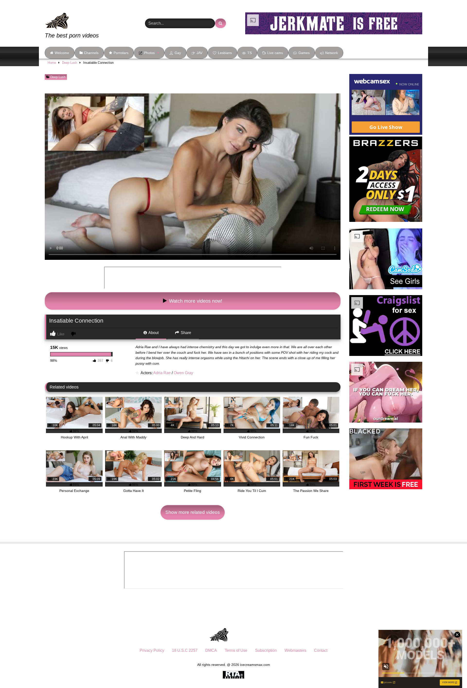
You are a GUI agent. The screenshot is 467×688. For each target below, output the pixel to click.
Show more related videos (192, 512)
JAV (199, 53)
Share (185, 333)
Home (52, 62)
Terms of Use (236, 650)
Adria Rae (162, 373)
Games (304, 53)
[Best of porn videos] (75, 17)
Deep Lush (69, 62)
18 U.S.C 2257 (185, 650)
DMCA (211, 650)
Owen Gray (183, 373)
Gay (178, 53)
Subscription (266, 650)
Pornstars (121, 53)
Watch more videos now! (195, 301)
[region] (63, 652)
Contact (320, 650)
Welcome (62, 53)
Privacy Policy (152, 650)
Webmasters (295, 650)
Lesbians (225, 53)
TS (249, 53)
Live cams (275, 53)
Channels (91, 53)
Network (331, 53)
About (153, 333)
